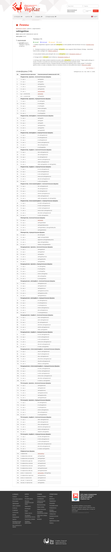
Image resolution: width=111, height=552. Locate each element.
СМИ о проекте (16, 505)
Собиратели (52, 513)
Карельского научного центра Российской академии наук (87, 497)
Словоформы (40, 498)
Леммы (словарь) (41, 496)
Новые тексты (28, 513)
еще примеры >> (90, 68)
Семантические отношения (41, 501)
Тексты (26, 496)
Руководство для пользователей (16, 522)
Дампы (14, 514)
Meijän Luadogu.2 (53, 51)
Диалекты (52, 498)
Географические (53, 505)
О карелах (15, 510)
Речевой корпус (29, 498)
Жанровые (52, 503)
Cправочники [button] (50, 17)
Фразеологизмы (41, 504)
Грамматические (53, 516)
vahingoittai (41, 473)
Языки (51, 496)
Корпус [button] (28, 17)
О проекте (15, 494)
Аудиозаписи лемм (54, 520)
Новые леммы (40, 507)
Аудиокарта (28, 506)
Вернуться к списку (21, 28)
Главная (14, 496)
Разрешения (15, 517)
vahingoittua (41, 453)
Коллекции (27, 508)
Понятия (51, 518)
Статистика (15, 512)
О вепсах (14, 508)
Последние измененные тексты (30, 516)
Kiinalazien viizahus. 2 (75, 54)
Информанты (52, 507)
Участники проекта (17, 499)
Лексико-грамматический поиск (29, 502)
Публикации (15, 503)
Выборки (39, 519)
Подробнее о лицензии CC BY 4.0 (80, 512)
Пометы (51, 523)
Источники (15, 501)
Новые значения (41, 509)
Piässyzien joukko (86, 65)
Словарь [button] (38, 17)
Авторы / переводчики (52, 510)
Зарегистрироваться (72, 10)
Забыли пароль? (71, 11)
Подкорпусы (52, 501)
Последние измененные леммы (42, 512)
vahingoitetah (41, 91)
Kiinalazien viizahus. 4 (63, 57)
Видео (26, 510)
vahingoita (40, 94)
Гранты (14, 519)
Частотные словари (30, 519)
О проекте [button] (17, 17)
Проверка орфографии (28, 522)
